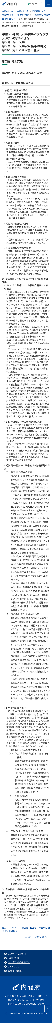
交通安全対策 (7, 15)
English (34, 4)
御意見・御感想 (15, 971)
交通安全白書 (23, 15)
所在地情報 (13, 958)
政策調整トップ (38, 11)
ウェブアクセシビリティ (19, 962)
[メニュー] (48, 3)
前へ (14, 928)
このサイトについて (17, 954)
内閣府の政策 (22, 11)
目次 (4, 928)
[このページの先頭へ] (48, 1008)
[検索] (41, 3)
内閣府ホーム (7, 11)
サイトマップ (14, 967)
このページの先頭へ (36, 937)
